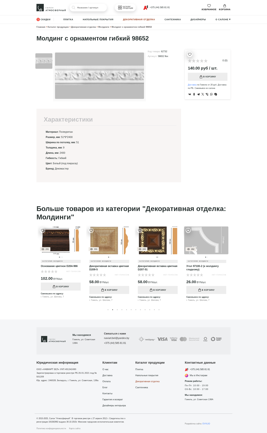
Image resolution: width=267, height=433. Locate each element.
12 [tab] (159, 309)
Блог (104, 387)
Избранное (209, 9)
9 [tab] (145, 309)
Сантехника (173, 19)
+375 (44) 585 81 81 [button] (159, 7)
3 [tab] (117, 309)
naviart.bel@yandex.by (116, 338)
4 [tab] (121, 309)
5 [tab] (126, 309)
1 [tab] (108, 309)
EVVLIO (206, 423)
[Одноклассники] (194, 94)
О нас (105, 369)
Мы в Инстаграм (198, 375)
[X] (203, 94)
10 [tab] (149, 309)
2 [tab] (112, 309)
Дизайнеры (198, 19)
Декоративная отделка (139, 19)
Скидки (46, 19)
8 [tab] (140, 309)
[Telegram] (198, 94)
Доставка (192, 85)
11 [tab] (154, 309)
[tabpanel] (60, 264)
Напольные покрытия (98, 19)
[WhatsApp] (211, 94)
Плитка (68, 19)
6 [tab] (131, 309)
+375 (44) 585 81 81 (115, 343)
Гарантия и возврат (112, 399)
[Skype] (216, 94)
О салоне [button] (223, 19)
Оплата (106, 381)
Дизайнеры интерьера (114, 405)
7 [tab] (135, 309)
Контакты (107, 393)
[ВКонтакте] (190, 94)
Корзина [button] (225, 9)
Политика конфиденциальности (51, 428)
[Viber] (207, 94)
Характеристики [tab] (68, 119)
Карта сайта (74, 428)
